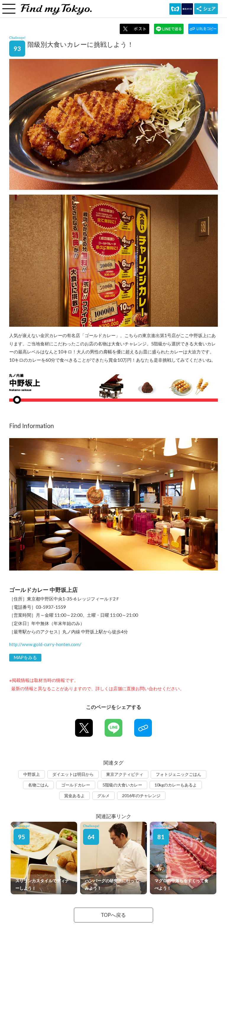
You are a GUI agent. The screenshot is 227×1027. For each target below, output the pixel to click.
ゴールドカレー (75, 784)
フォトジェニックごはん (178, 774)
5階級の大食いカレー (122, 784)
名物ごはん (38, 784)
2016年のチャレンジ (141, 795)
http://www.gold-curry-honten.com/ (45, 644)
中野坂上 (31, 774)
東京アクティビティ (124, 774)
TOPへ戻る (113, 915)
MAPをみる (25, 657)
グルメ (103, 795)
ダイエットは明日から (73, 774)
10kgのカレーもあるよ (176, 784)
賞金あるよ (74, 795)
